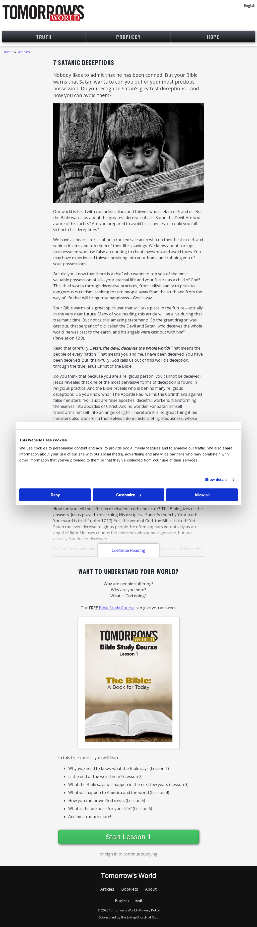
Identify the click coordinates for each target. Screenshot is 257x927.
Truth (44, 36)
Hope (213, 36)
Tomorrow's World (128, 875)
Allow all (202, 495)
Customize (125, 495)
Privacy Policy (149, 910)
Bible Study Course (117, 608)
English (122, 900)
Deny (55, 495)
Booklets (129, 889)
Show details (216, 479)
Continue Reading (128, 550)
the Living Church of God (139, 917)
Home (8, 51)
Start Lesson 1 (128, 837)
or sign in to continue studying (128, 854)
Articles (24, 51)
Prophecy (128, 36)
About (151, 889)
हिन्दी (138, 900)
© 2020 (102, 910)
